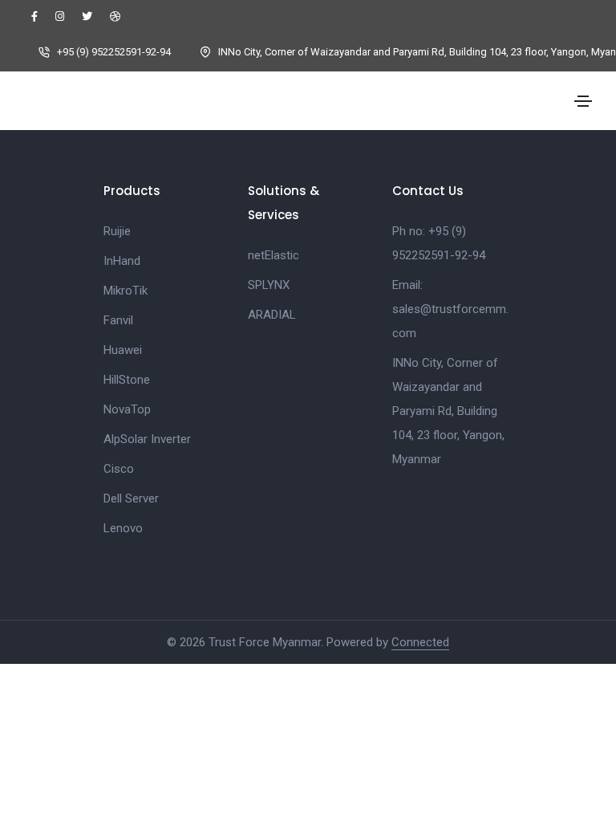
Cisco (118, 469)
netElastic (273, 255)
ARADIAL (272, 314)
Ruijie (117, 231)
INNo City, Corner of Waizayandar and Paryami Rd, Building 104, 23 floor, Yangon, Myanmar (448, 411)
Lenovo (123, 528)
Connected (420, 642)
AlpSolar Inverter (147, 439)
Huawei (122, 350)
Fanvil (118, 320)
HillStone (126, 379)
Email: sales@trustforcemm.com (450, 309)
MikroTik (125, 290)
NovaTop (127, 409)
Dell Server (131, 498)
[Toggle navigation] (583, 101)
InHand (121, 261)
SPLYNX (269, 285)
